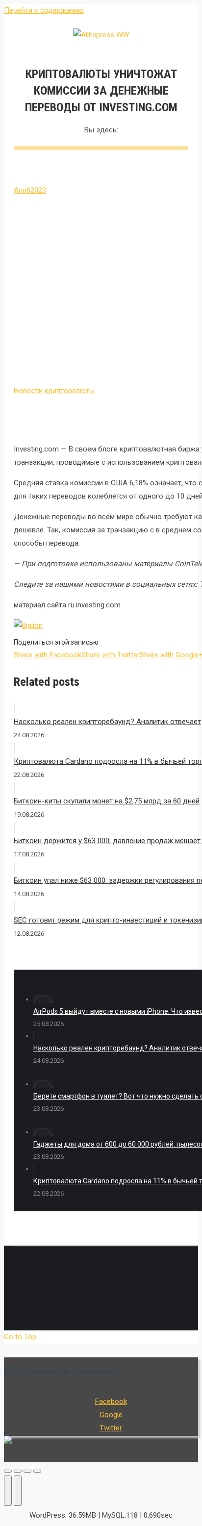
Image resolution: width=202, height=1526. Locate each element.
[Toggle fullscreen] (27, 1471)
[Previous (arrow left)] (8, 1491)
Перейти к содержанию (44, 10)
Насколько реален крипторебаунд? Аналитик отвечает (107, 721)
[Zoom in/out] (37, 1471)
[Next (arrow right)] (18, 1491)
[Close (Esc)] (8, 1471)
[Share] (18, 1471)
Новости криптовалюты (54, 390)
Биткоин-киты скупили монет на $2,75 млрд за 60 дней (107, 801)
